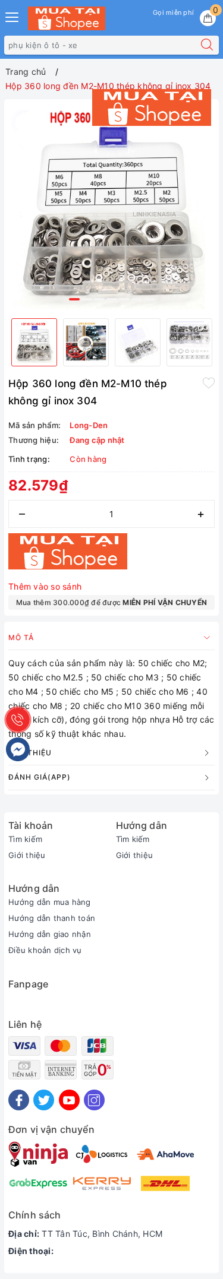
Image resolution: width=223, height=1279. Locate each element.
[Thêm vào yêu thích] (209, 382)
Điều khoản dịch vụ (45, 950)
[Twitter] (43, 1100)
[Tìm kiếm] (207, 45)
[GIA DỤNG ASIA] (66, 18)
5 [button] (124, 299)
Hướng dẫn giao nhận (49, 934)
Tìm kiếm (25, 839)
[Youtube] (69, 1100)
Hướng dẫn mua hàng (49, 902)
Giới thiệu (27, 855)
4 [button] (111, 299)
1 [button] (74, 299)
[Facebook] (18, 1100)
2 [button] (86, 299)
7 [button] (149, 299)
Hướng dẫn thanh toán (51, 918)
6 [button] (136, 299)
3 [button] (99, 299)
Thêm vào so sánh (44, 586)
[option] (111, 206)
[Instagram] (94, 1100)
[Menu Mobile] (12, 16)
